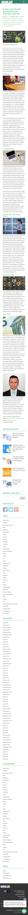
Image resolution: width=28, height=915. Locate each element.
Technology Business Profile (10, 604)
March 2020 (6, 625)
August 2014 (6, 749)
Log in (4, 870)
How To (5, 556)
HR (3, 558)
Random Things (7, 592)
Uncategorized (6, 611)
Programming (6, 587)
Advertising (6, 520)
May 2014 (5, 756)
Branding (21, 16)
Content (9, 18)
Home (2, 903)
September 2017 (7, 663)
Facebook (5, 509)
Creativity (19, 18)
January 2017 (6, 682)
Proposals (5, 589)
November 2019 (7, 632)
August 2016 (6, 694)
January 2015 (6, 737)
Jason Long (7, 16)
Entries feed (6, 873)
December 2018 (7, 654)
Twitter (10, 509)
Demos (4, 546)
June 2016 (5, 699)
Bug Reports (6, 532)
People (12, 22)
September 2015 (7, 720)
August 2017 (6, 665)
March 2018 (6, 656)
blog (4, 527)
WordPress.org (6, 878)
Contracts (14, 18)
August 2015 (6, 723)
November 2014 (7, 742)
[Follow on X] (8, 891)
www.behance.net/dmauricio (15, 418)
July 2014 (5, 752)
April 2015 (5, 732)
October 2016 (6, 689)
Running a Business (12, 24)
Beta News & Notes (8, 525)
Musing (5, 22)
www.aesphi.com (12, 420)
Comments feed (7, 875)
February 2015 (6, 735)
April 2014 (5, 759)
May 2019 (5, 642)
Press (4, 582)
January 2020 (6, 630)
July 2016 (5, 697)
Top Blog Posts (6, 608)
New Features (6, 570)
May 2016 (5, 701)
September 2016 (7, 692)
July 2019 (5, 639)
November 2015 (7, 716)
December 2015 (7, 713)
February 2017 (6, 680)
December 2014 (7, 740)
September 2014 (7, 747)
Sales (19, 24)
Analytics (5, 522)
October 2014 (6, 744)
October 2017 (6, 661)
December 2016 (7, 685)
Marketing (20, 20)
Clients (4, 18)
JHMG (14, 910)
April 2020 (5, 623)
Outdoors (5, 575)
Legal (4, 561)
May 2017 (5, 673)
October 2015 (6, 718)
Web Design (11, 26)
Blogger (16, 509)
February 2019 (6, 649)
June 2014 (5, 754)
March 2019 (6, 646)
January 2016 (6, 711)
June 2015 (5, 728)
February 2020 (6, 627)
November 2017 (7, 658)
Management (13, 20)
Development (6, 20)
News (8, 22)
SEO (4, 601)
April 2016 (5, 704)
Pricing (17, 22)
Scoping (5, 26)
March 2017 (6, 677)
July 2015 (5, 725)
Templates (5, 606)
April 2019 (5, 644)
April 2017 (5, 675)
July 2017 (5, 668)
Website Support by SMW (20, 912)
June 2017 (5, 670)
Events (4, 553)
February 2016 (6, 709)
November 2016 (7, 687)
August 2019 (6, 637)
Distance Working (7, 551)
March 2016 (6, 706)
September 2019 (7, 634)
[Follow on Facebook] (5, 891)
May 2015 (5, 730)
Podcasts (5, 580)
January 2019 (6, 651)
